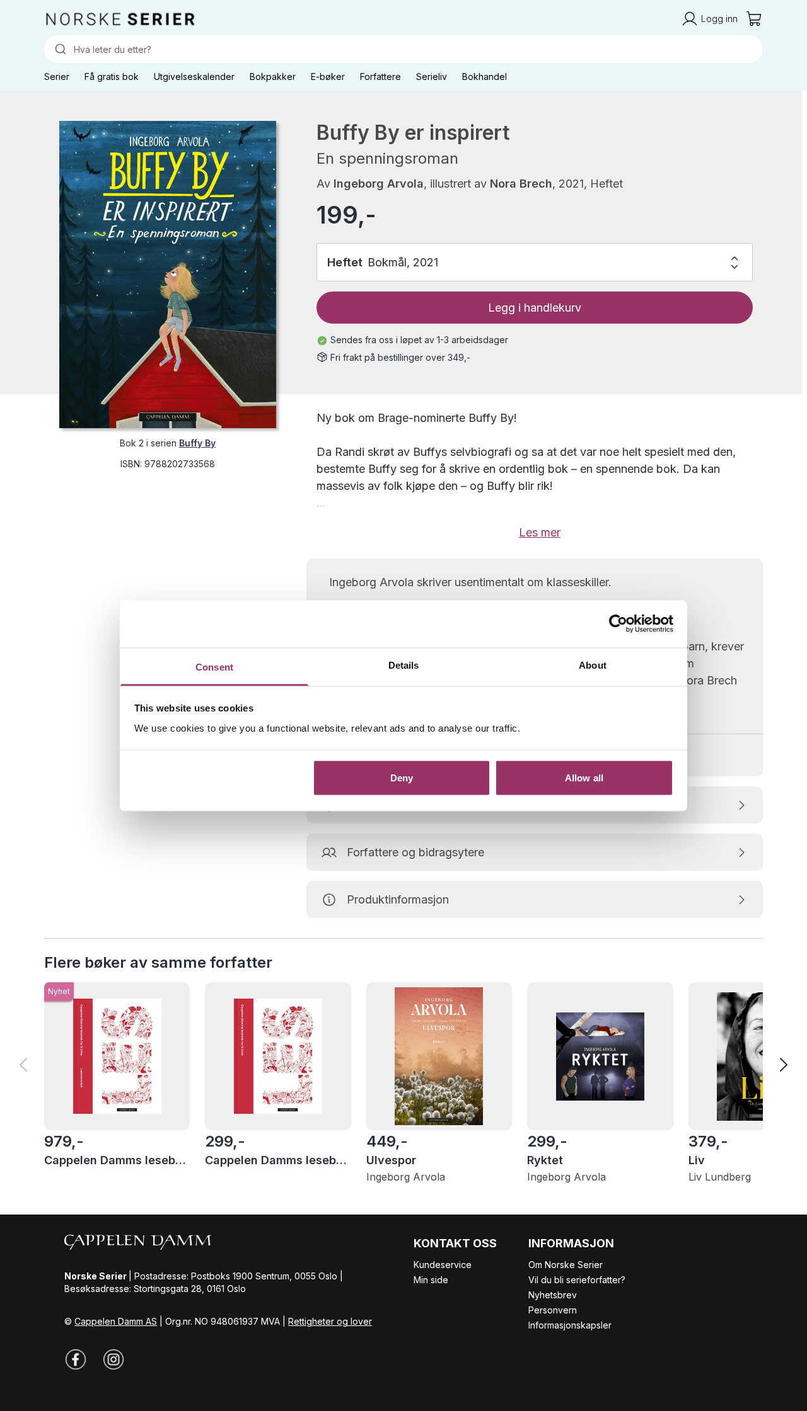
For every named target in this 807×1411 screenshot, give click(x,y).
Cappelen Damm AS (115, 1321)
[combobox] (403, 49)
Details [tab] (403, 664)
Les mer (539, 532)
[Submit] (59, 49)
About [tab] (593, 664)
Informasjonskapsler (570, 1325)
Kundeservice (443, 1264)
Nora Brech (521, 183)
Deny (401, 778)
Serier (56, 76)
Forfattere (380, 76)
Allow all (584, 778)
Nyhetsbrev (552, 1294)
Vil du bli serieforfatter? (576, 1279)
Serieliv (431, 76)
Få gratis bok (111, 76)
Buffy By (197, 443)
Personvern (552, 1310)
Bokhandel (484, 76)
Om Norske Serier (565, 1264)
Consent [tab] (214, 666)
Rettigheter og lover (330, 1321)
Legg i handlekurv (534, 307)
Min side (431, 1279)
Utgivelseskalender (194, 76)
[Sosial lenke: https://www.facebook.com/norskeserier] (75, 1359)
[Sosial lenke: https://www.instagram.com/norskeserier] (113, 1359)
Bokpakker (273, 76)
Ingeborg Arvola (379, 183)
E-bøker (328, 76)
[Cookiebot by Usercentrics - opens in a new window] (618, 624)
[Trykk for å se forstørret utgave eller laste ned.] (167, 274)
